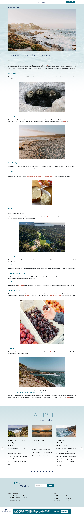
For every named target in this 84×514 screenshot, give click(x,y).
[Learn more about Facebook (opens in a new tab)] (61, 484)
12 (46, 471)
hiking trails (51, 351)
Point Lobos (67, 351)
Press (67, 500)
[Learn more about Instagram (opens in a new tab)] (63, 484)
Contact (56, 495)
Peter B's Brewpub (37, 176)
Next (81, 448)
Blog (67, 495)
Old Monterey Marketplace (55, 295)
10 (43, 471)
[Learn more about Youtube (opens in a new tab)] (67, 484)
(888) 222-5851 (15, 497)
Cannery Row (60, 211)
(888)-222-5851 (12, 398)
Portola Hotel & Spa (32, 296)
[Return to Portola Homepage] (41, 2)
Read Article (11, 466)
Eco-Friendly (56, 498)
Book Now (70, 1)
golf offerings (46, 216)
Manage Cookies (70, 501)
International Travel (71, 497)
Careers (55, 501)
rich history (45, 65)
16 (52, 471)
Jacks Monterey (29, 176)
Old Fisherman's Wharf (48, 176)
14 (49, 471)
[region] (42, 511)
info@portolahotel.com (15, 500)
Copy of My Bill (57, 500)
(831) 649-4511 (25, 497)
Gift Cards (68, 498)
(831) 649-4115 (13, 498)
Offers (16, 1)
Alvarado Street (52, 211)
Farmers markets (27, 295)
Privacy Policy (41, 512)
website (68, 397)
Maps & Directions (58, 497)
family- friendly (21, 285)
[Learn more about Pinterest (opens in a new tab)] (70, 484)
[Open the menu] (11, 2)
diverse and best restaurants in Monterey (45, 174)
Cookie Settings (57, 511)
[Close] (69, 510)
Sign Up (50, 485)
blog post (65, 121)
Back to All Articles (14, 7)
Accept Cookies (64, 511)
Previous (2, 448)
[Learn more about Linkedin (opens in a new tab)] (65, 484)
